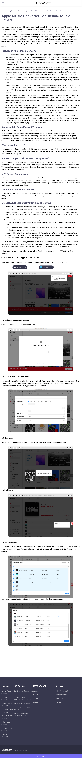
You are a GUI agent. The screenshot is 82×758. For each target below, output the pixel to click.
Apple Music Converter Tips (18, 11)
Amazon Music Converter (7, 704)
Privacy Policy (61, 699)
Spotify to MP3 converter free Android (22, 698)
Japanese (35, 691)
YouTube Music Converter (7, 711)
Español (35, 702)
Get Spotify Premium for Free (22, 708)
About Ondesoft (62, 691)
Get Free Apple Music (22, 703)
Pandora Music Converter (7, 729)
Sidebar (42, 756)
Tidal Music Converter (6, 723)
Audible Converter (5, 735)
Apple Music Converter (6, 692)
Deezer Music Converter (7, 717)
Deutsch (35, 699)
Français (35, 695)
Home (4, 11)
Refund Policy (61, 695)
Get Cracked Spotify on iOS (23, 692)
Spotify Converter (5, 698)
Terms (58, 702)
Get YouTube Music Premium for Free (21, 714)
